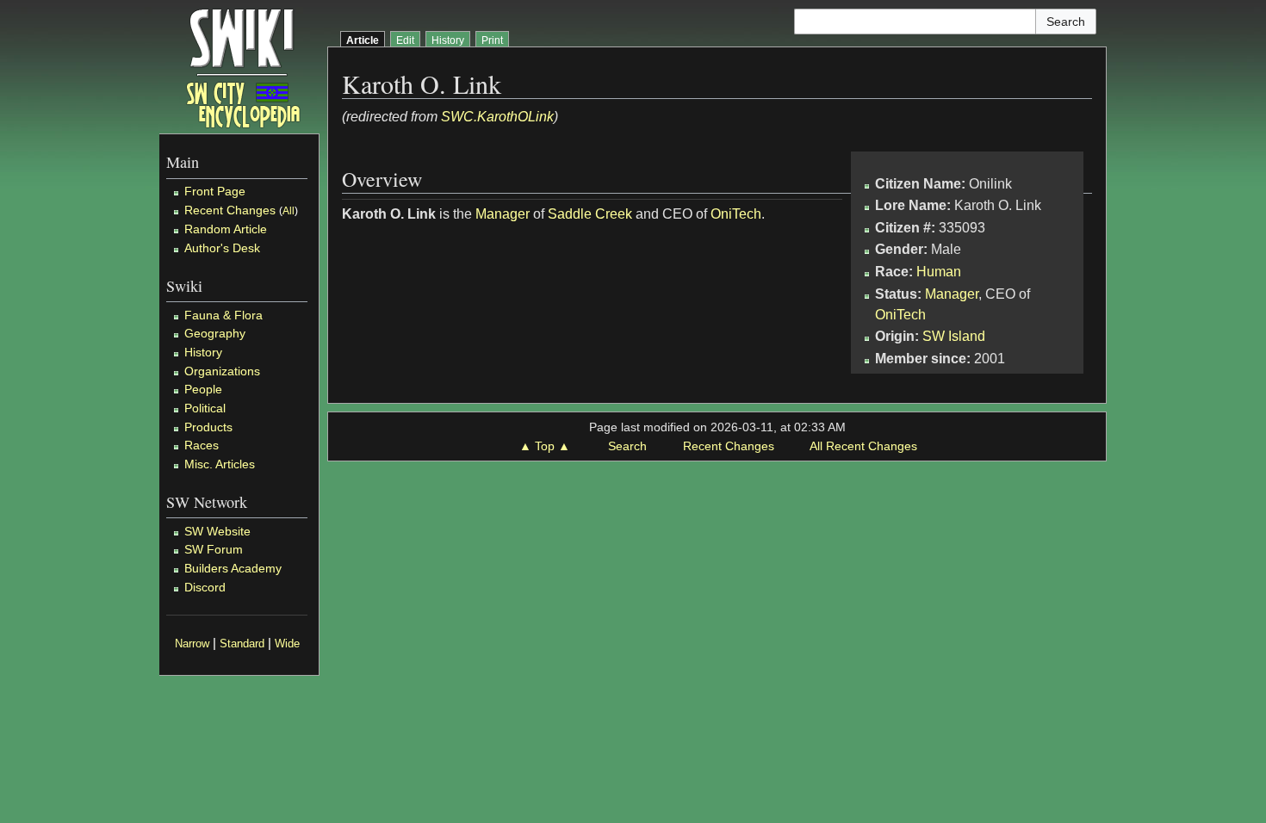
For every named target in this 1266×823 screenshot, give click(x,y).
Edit (405, 40)
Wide (287, 644)
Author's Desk (222, 248)
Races (201, 445)
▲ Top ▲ (544, 446)
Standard (242, 644)
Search (627, 446)
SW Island (953, 336)
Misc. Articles (219, 464)
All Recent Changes (863, 446)
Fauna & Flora (223, 315)
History (203, 352)
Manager (951, 294)
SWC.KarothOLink (497, 116)
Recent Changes (230, 210)
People (203, 389)
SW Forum (213, 549)
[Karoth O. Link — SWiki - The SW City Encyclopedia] (243, 66)
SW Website (217, 531)
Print (492, 40)
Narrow (192, 644)
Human (938, 271)
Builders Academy (233, 568)
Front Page (214, 191)
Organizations (222, 371)
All (288, 211)
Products (208, 427)
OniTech (900, 314)
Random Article (225, 229)
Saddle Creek (590, 214)
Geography (214, 333)
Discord (205, 587)
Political (205, 408)
